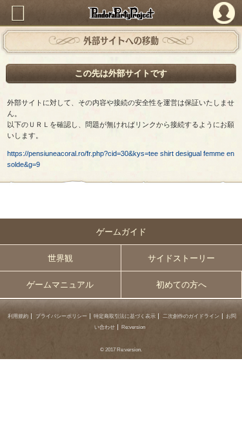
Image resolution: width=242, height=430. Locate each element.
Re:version (133, 327)
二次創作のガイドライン (191, 316)
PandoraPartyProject (121, 13)
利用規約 (18, 316)
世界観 (60, 258)
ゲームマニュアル (60, 284)
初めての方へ (181, 284)
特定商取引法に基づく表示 (125, 316)
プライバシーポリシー (61, 316)
